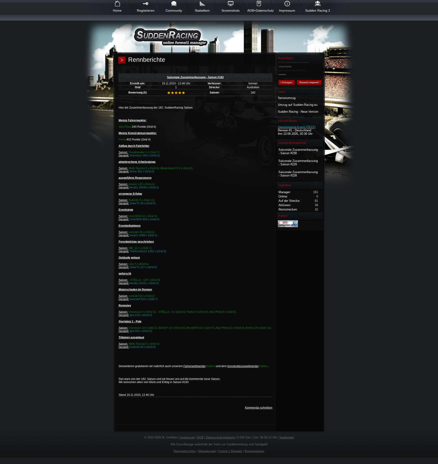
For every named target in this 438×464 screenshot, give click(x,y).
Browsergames (254, 451)
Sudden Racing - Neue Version (298, 111)
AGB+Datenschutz (258, 10)
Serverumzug (286, 98)
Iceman (253, 83)
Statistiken (202, 10)
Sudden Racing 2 (317, 10)
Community (174, 10)
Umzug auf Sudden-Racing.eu (297, 104)
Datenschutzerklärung (220, 437)
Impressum (287, 10)
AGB (200, 437)
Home (117, 10)
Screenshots (231, 10)
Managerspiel (207, 451)
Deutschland (303, 130)
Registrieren (145, 10)
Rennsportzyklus (185, 451)
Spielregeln (286, 437)
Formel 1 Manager (230, 451)
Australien (253, 87)
